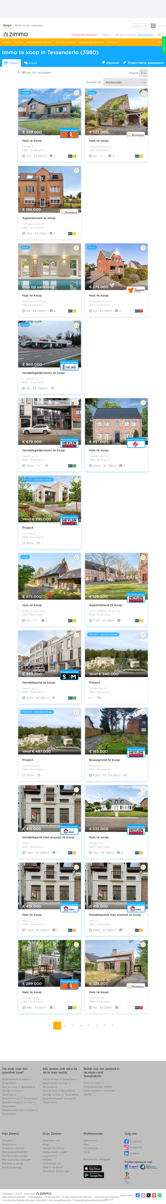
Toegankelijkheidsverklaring (88, 1200)
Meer (106, 34)
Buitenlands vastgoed (29, 25)
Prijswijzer (113, 42)
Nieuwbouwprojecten (39, 42)
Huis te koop (32, 140)
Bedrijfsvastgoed (65, 42)
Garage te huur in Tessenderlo (61, 1094)
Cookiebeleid (35, 1197)
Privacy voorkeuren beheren (77, 1197)
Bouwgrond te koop (104, 760)
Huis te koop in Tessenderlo (18, 1086)
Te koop (6, 42)
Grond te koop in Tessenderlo (20, 1098)
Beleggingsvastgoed (91, 42)
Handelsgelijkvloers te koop (43, 373)
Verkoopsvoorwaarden (107, 1197)
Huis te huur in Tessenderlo (59, 1090)
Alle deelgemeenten (60, 1200)
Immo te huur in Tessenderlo (60, 1079)
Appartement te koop (38, 218)
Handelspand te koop (38, 682)
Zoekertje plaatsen (84, 34)
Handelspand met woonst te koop (48, 837)
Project (27, 528)
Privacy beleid (52, 1197)
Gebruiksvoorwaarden (14, 1197)
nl (160, 25)
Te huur (19, 42)
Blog (161, 42)
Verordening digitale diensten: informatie (24, 1200)
